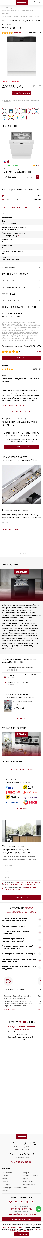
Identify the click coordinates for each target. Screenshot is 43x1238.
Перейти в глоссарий (10, 529)
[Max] (10, 1202)
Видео (24, 1188)
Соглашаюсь (21, 1234)
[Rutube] (16, 1202)
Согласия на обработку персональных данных (25, 1230)
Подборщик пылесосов (11, 1188)
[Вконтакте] (21, 1202)
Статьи (5, 1182)
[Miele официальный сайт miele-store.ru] (21, 2)
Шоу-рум (25, 1173)
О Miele (5, 1176)
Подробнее (22, 719)
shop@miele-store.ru (21, 1209)
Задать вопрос (21, 447)
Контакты (6, 1191)
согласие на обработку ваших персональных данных (21, 1226)
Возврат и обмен (29, 1185)
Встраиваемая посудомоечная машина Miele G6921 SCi (21, 380)
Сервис (25, 1179)
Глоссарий (6, 1185)
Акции (4, 1179)
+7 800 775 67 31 (21, 1154)
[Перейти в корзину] (40, 2)
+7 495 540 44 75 (21, 1143)
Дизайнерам (7, 1173)
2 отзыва (17, 33)
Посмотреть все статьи (22, 769)
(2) (38, 165)
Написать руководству (21, 1219)
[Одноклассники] (27, 1202)
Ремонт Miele (27, 1182)
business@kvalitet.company (21, 1214)
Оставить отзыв (21, 358)
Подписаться (21, 898)
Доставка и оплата (30, 1176)
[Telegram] (32, 1202)
